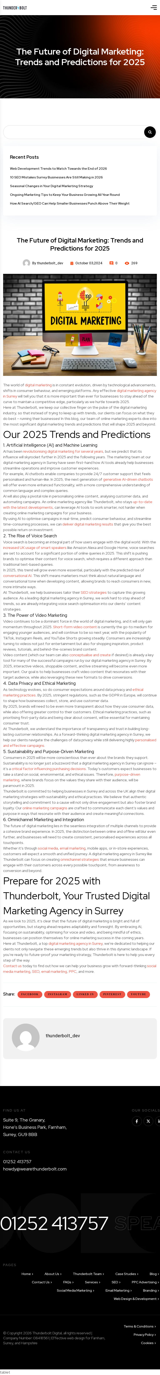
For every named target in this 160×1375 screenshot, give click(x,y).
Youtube (138, 994)
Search (150, 132)
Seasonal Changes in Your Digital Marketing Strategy (51, 186)
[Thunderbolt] (15, 7)
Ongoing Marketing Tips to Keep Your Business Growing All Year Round (65, 195)
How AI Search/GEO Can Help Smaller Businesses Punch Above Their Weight (70, 203)
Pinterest (112, 994)
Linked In (85, 994)
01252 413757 (17, 1162)
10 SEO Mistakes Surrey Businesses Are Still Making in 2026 (56, 177)
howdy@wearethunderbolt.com (35, 1169)
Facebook (30, 994)
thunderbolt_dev (63, 1035)
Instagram (57, 994)
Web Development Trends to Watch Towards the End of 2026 (58, 168)
